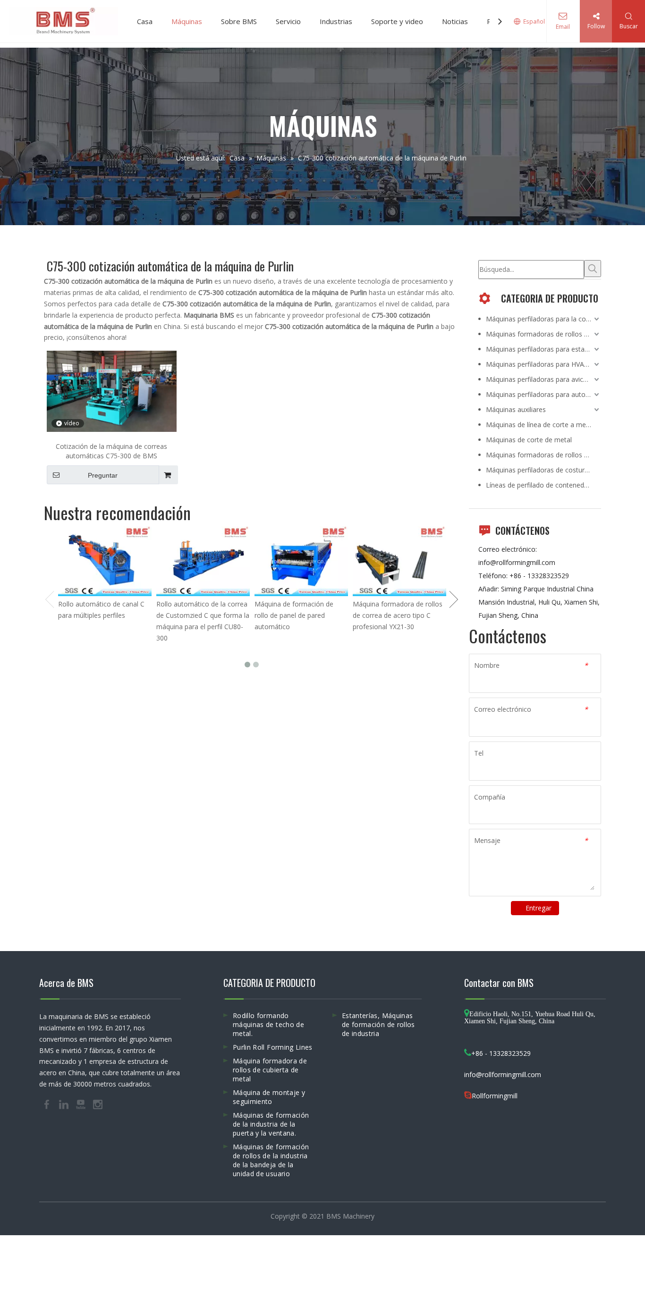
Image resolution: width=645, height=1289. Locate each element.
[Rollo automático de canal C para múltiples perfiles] (105, 561)
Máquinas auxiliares (516, 409)
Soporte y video (397, 21)
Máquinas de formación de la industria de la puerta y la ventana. (271, 1124)
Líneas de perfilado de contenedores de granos (543, 484)
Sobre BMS (239, 21)
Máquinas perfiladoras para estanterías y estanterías (543, 349)
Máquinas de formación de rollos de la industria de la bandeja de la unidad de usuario (271, 1160)
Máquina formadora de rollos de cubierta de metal (270, 1069)
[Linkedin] (64, 1103)
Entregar (539, 907)
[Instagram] (97, 1103)
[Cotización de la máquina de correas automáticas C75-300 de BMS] (112, 390)
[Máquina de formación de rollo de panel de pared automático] (301, 561)
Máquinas (186, 21)
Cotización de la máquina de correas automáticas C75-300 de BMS (111, 451)
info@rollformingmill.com (516, 562)
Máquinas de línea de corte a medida (542, 424)
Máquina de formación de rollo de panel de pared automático (294, 615)
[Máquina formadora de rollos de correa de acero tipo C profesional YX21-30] (399, 561)
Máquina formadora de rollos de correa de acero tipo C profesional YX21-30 (397, 615)
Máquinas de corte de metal (529, 439)
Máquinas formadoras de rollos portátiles (543, 454)
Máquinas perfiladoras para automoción (543, 394)
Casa (145, 21)
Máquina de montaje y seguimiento (269, 1097)
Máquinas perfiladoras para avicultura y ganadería (543, 379)
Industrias (336, 21)
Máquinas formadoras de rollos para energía (543, 333)
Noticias (455, 21)
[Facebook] (47, 1103)
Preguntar (103, 475)
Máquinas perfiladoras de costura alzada (543, 469)
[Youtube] (81, 1103)
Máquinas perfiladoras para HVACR (539, 364)
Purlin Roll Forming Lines (273, 1047)
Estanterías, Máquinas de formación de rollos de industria (378, 1024)
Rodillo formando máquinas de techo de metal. (268, 1024)
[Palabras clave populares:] (592, 268)
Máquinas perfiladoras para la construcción (543, 318)
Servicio (288, 21)
